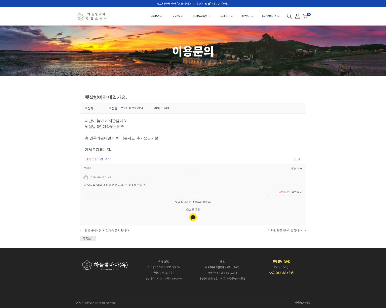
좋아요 (91, 159)
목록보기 (88, 238)
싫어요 (104, 159)
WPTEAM (90, 303)
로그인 (129, 185)
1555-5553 (281, 267)
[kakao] (193, 217)
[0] (305, 16)
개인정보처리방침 (303, 303)
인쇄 (297, 159)
